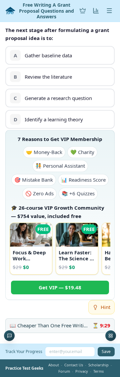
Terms (98, 371)
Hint (105, 307)
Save (106, 351)
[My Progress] (96, 10)
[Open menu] (109, 10)
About (53, 364)
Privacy (81, 371)
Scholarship (98, 364)
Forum (64, 371)
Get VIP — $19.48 (60, 287)
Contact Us (73, 364)
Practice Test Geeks (24, 368)
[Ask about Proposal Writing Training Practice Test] (9, 335)
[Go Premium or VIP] (82, 10)
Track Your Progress (23, 351)
